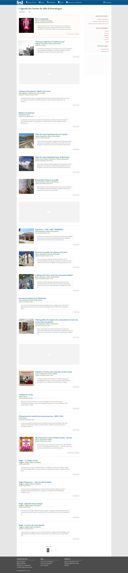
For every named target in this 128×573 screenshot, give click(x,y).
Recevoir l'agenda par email (101, 21)
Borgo (107, 37)
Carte (42, 2)
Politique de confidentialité (23, 565)
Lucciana (106, 39)
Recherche (52, 2)
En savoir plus (71, 34)
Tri (30, 12)
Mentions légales (21, 561)
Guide (61, 2)
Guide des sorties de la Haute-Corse (98, 23)
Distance (22, 12)
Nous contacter (44, 565)
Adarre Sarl (22, 570)
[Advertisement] (49, 73)
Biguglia (106, 35)
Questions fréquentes (46, 563)
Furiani (107, 33)
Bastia (107, 31)
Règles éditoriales (21, 563)
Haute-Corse (105, 51)
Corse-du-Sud (105, 49)
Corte (107, 41)
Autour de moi (32, 2)
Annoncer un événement (75, 2)
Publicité (66, 565)
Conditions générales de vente (24, 567)
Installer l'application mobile (71, 563)
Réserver (77, 34)
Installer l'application (103, 19)
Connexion (108, 2)
